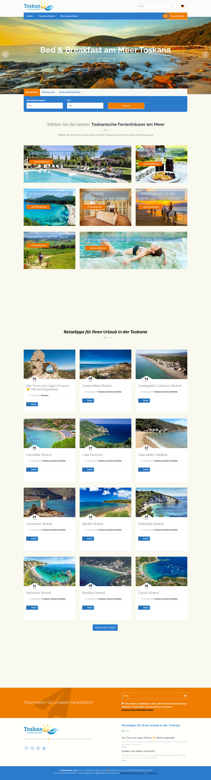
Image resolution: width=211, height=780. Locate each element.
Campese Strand (39, 516)
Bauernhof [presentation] (32, 85)
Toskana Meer (177, 16)
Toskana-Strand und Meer (109, 384)
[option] (105, 52)
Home (30, 16)
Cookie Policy (152, 765)
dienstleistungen (36, 93)
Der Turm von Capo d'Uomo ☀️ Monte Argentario (47, 380)
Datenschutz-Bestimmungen (137, 702)
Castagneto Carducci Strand (159, 378)
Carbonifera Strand (96, 378)
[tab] (32, 85)
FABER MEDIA (72, 765)
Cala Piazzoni (92, 447)
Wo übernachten (69, 16)
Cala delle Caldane (153, 447)
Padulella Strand (151, 516)
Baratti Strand (92, 516)
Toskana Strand (46, 16)
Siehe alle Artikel (105, 620)
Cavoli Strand (148, 585)
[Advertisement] (105, 295)
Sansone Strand (38, 585)
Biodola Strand (93, 585)
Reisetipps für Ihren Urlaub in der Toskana (105, 324)
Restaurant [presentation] (48, 85)
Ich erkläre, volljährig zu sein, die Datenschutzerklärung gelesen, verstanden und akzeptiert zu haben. (154, 699)
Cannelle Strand (38, 447)
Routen (44, 388)
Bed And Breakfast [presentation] (69, 85)
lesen (34, 397)
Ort (69, 93)
